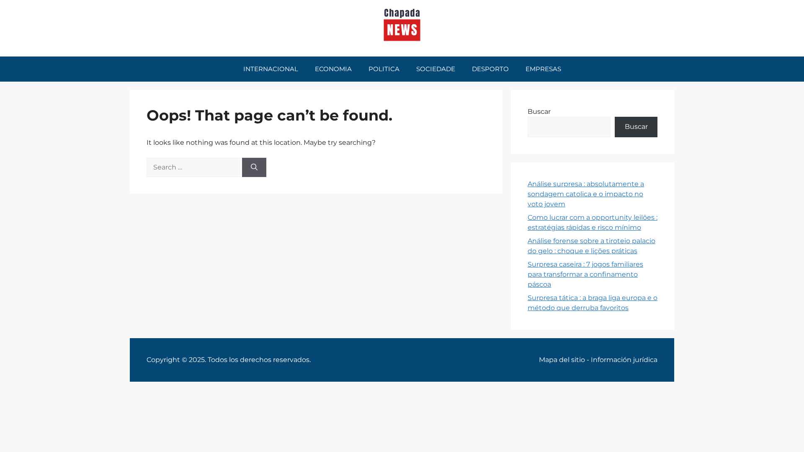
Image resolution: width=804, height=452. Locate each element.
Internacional (270, 69)
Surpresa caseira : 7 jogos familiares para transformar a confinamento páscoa (585, 274)
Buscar (539, 112)
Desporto (490, 69)
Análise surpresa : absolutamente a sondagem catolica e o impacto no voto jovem (586, 194)
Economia (333, 69)
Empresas (543, 69)
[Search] (254, 167)
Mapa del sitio (562, 360)
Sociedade (435, 69)
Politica (383, 69)
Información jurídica (624, 360)
